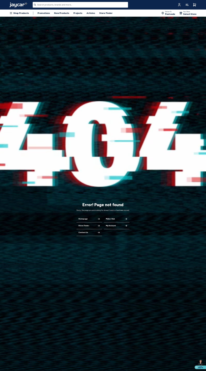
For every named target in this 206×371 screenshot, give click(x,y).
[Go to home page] (18, 4)
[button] (179, 5)
